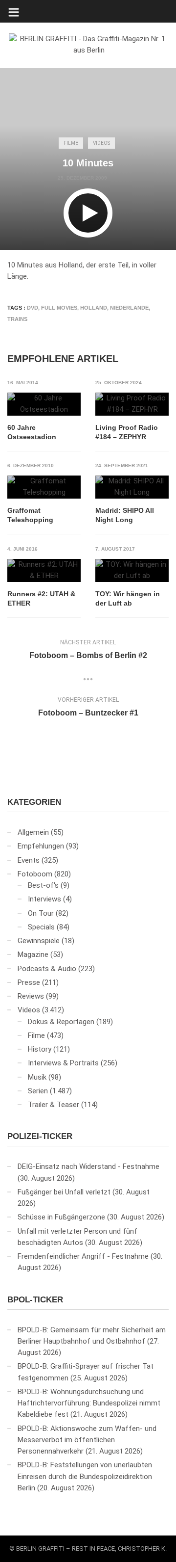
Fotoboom (35, 874)
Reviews (31, 996)
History (39, 1049)
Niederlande (129, 308)
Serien (38, 1090)
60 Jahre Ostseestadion (31, 432)
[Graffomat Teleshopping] (44, 487)
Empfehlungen (41, 846)
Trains (17, 319)
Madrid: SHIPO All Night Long (124, 515)
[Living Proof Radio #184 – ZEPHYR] (132, 404)
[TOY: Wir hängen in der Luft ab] (132, 570)
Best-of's (43, 885)
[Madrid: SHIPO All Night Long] (132, 487)
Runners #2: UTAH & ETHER (41, 599)
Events (29, 860)
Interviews (44, 899)
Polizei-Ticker (39, 1136)
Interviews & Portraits (63, 1063)
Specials (41, 927)
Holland (93, 308)
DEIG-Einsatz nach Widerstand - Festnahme (88, 1166)
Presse (29, 982)
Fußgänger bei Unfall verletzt (64, 1192)
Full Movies (59, 308)
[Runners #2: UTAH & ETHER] (44, 570)
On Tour (41, 913)
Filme (71, 143)
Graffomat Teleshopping (30, 515)
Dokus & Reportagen (61, 1021)
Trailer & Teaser (53, 1104)
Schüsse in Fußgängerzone (61, 1217)
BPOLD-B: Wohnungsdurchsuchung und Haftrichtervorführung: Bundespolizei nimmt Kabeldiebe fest (89, 1403)
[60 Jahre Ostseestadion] (44, 404)
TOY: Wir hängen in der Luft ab (127, 599)
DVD (32, 308)
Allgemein (33, 832)
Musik (37, 1077)
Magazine (33, 954)
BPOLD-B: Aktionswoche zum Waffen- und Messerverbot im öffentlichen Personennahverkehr (87, 1440)
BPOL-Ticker (35, 1299)
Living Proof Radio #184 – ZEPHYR (126, 432)
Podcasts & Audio (47, 968)
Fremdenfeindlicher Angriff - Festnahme (83, 1256)
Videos (101, 143)
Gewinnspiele (39, 940)
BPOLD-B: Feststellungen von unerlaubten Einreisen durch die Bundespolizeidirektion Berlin (85, 1476)
